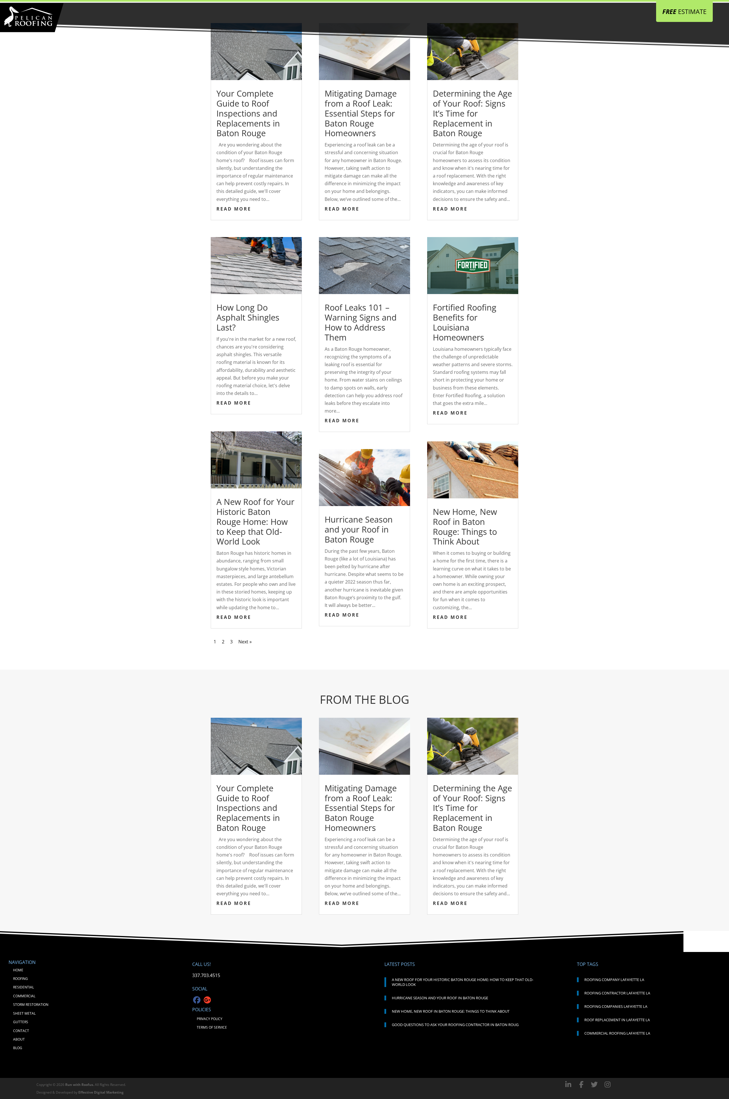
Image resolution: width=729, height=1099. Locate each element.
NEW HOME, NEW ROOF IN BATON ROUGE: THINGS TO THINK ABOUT (450, 1011)
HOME (18, 970)
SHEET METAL (24, 1013)
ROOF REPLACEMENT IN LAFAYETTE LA (617, 1019)
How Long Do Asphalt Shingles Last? (247, 317)
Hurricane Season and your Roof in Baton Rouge (359, 529)
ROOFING (20, 978)
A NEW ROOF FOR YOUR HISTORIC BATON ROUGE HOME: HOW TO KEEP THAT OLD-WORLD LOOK (462, 982)
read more (233, 209)
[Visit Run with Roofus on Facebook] (569, 1084)
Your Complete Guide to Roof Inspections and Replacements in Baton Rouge (248, 113)
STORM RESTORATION (30, 1004)
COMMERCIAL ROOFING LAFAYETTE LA (617, 1033)
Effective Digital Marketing (101, 1092)
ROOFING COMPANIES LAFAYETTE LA (615, 1006)
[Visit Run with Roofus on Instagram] (607, 1084)
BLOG (17, 1047)
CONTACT (21, 1030)
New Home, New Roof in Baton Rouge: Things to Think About (465, 526)
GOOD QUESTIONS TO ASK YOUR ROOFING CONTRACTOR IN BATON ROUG (455, 1024)
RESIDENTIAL (23, 987)
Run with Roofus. (79, 1084)
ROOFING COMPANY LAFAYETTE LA (614, 979)
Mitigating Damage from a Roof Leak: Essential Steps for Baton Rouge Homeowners (361, 113)
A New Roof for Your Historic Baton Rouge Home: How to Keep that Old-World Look (255, 521)
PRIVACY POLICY (209, 1018)
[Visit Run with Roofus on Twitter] (595, 1084)
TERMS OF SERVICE (212, 1027)
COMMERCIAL (24, 996)
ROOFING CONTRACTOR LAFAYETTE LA (617, 993)
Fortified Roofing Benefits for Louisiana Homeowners (464, 322)
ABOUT (19, 1039)
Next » (245, 642)
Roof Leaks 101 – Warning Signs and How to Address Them (361, 322)
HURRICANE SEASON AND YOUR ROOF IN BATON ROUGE (440, 997)
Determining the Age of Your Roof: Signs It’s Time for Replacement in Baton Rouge (472, 113)
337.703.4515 (206, 975)
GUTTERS (20, 1022)
